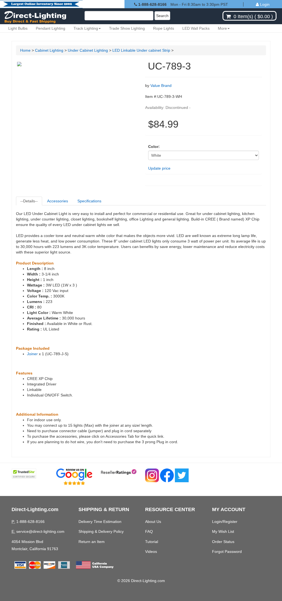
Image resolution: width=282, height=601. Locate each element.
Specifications (89, 201)
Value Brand (161, 85)
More (222, 28)
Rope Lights (163, 28)
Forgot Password (227, 551)
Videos (151, 551)
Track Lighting (86, 28)
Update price (159, 168)
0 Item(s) (243, 16)
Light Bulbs (18, 28)
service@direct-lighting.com (40, 531)
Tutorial (151, 541)
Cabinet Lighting (49, 50)
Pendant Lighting (50, 28)
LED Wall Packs (196, 28)
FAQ (149, 531)
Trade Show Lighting (127, 28)
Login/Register (224, 521)
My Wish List (223, 531)
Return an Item (91, 541)
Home (25, 50)
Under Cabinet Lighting (88, 50)
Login (264, 4)
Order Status (223, 541)
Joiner (32, 354)
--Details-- (29, 201)
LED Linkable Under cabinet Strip (141, 50)
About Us (153, 521)
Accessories (57, 201)
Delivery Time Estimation (99, 521)
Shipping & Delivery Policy (101, 531)
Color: (154, 146)
